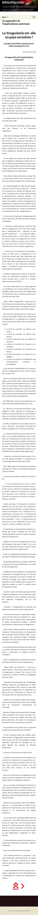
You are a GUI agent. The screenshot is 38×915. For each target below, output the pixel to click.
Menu (4, 17)
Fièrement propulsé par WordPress (19, 911)
